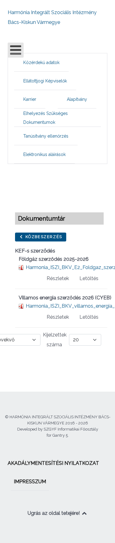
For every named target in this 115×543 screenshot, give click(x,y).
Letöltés (88, 278)
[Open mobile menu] (16, 50)
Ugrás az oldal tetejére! (54, 513)
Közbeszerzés (43, 236)
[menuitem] (41, 62)
